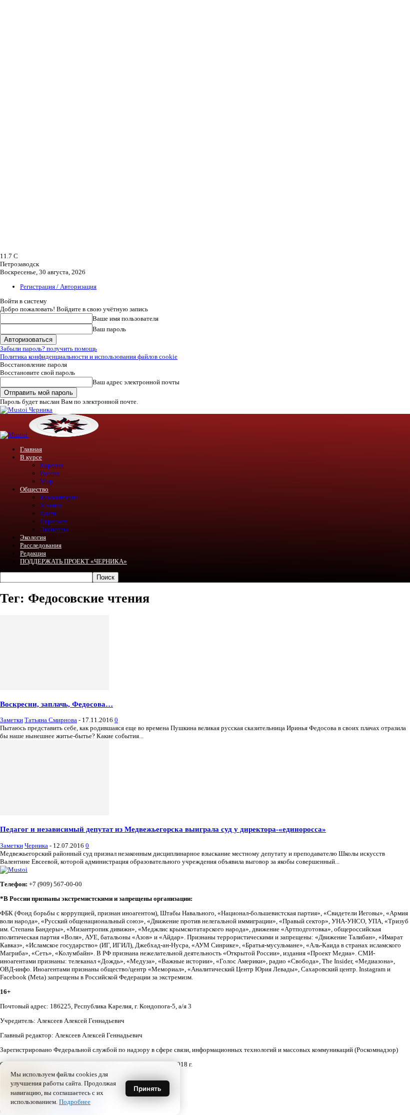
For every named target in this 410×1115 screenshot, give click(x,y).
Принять (148, 1088)
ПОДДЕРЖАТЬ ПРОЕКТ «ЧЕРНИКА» (73, 561)
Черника (36, 845)
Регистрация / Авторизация (58, 286)
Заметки (11, 720)
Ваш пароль (109, 329)
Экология (33, 537)
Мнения (51, 505)
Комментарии (59, 497)
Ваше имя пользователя (125, 318)
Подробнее (74, 1101)
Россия (50, 473)
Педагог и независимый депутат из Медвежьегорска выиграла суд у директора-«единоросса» (163, 829)
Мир (46, 481)
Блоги (48, 513)
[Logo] (14, 434)
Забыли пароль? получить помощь (48, 348)
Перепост (53, 521)
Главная (31, 449)
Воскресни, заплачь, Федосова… (56, 704)
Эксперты (54, 529)
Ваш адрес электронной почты (136, 382)
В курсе (31, 457)
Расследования (41, 545)
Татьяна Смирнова (50, 720)
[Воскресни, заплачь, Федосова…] (54, 688)
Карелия (52, 465)
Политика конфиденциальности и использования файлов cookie (89, 356)
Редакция (33, 553)
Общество (34, 489)
